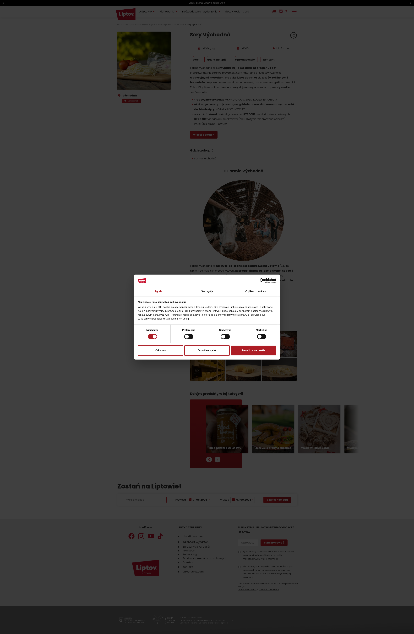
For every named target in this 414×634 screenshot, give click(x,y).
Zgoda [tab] (158, 291)
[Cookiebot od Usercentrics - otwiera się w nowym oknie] (262, 280)
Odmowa (160, 350)
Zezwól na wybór (207, 350)
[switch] (188, 336)
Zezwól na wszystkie (253, 350)
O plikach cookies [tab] (255, 291)
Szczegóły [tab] (207, 291)
